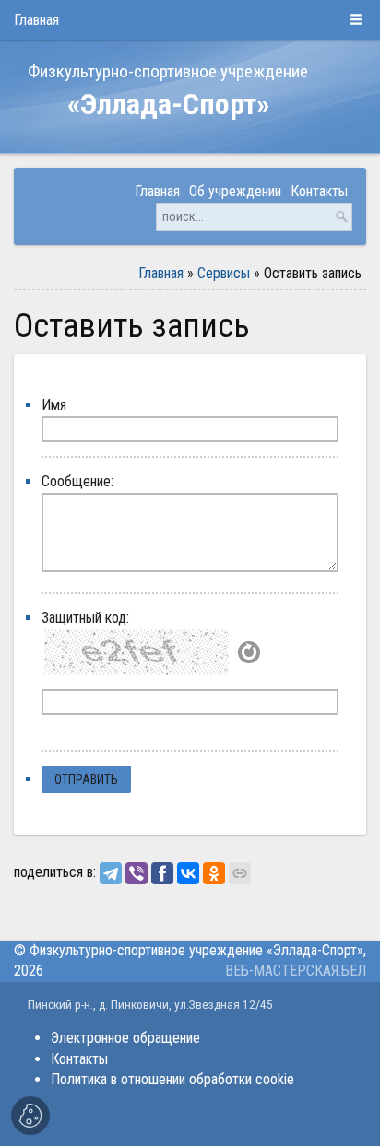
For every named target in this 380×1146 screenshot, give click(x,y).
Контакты (79, 1059)
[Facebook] (162, 873)
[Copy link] (240, 873)
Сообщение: (77, 481)
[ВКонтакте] (188, 873)
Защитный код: (85, 617)
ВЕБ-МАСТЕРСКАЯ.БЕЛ (295, 970)
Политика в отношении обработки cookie (172, 1079)
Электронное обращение (125, 1038)
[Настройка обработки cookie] (30, 1115)
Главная (161, 273)
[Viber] (136, 873)
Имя (54, 405)
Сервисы (223, 273)
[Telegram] (111, 873)
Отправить (86, 779)
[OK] (214, 873)
